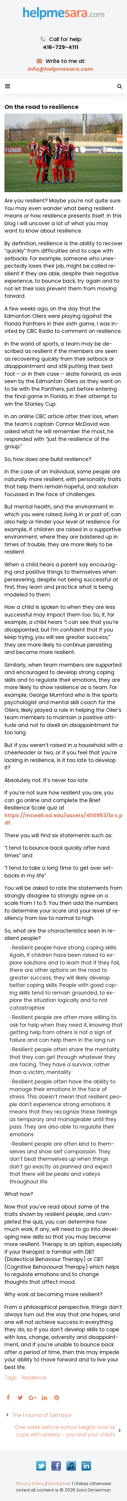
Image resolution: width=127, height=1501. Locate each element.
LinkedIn (86, 1466)
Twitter (41, 1466)
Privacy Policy (30, 1483)
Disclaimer (59, 1483)
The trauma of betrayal (41, 1415)
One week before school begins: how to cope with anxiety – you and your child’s (65, 1431)
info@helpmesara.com (60, 69)
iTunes (71, 1466)
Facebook (56, 1466)
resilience (34, 1377)
